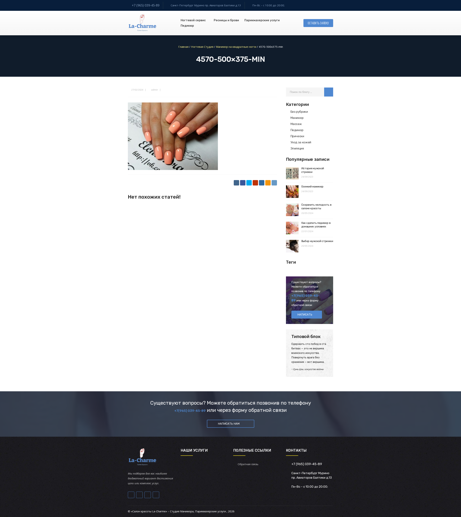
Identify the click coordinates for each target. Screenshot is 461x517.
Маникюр (297, 118)
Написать (304, 314)
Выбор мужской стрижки (317, 241)
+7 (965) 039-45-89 (145, 5)
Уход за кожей (300, 142)
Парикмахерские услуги (262, 20)
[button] (328, 92)
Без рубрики (299, 111)
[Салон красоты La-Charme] (142, 23)
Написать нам (229, 423)
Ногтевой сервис (193, 20)
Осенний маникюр (312, 186)
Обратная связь (248, 464)
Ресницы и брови (226, 20)
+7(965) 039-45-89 (190, 411)
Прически (297, 136)
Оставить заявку (318, 23)
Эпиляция (297, 148)
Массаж (296, 124)
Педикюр (187, 25)
